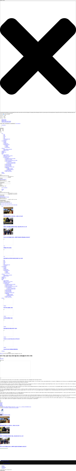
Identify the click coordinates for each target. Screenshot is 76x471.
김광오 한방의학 (6, 154)
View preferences (7, 123)
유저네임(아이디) (11, 176)
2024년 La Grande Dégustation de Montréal (11, 338)
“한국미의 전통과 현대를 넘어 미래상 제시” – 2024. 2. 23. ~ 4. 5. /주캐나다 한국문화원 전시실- (16, 406)
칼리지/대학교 (7, 147)
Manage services (4, 120)
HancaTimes (1, 358)
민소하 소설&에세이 (8, 161)
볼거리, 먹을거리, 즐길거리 (8, 149)
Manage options (4, 119)
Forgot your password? (3, 179)
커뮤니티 (3, 148)
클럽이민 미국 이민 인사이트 (8, 155)
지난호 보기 (5, 265)
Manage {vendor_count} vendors (6, 121)
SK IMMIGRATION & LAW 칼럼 (10, 158)
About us (3, 465)
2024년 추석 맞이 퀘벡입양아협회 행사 (11, 349)
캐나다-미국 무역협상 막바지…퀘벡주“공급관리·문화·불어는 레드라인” (17, 237)
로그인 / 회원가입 (4, 187)
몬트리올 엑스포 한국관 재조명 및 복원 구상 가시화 (13, 258)
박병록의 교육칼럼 (10, 168)
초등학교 (6, 145)
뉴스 (2, 133)
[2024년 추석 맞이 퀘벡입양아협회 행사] (8, 346)
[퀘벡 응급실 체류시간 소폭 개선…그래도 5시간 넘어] (8, 213)
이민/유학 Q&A (6, 143)
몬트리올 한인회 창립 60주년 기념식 (10, 328)
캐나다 (5, 136)
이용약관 (3, 466)
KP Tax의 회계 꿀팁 (8, 290)
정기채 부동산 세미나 (7, 156)
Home (1, 353)
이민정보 (5, 141)
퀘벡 (4, 135)
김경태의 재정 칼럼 (8, 289)
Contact (3, 189)
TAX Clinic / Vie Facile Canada (9, 166)
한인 (4, 134)
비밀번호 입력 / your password (12, 194)
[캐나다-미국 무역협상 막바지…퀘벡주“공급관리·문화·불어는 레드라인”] (8, 234)
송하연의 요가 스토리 (8, 159)
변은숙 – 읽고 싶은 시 (8, 171)
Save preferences (13, 123)
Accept (1, 123)
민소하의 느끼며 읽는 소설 (11, 163)
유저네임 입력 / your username (12, 193)
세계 (4, 263)
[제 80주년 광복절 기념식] (8, 315)
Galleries (5, 305)
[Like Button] (0, 378)
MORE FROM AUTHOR (6, 414)
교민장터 (3, 276)
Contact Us (3, 468)
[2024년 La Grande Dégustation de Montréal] (8, 336)
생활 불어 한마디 (6, 150)
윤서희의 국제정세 (8, 170)
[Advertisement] (6, 454)
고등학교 (6, 146)
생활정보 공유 (4, 277)
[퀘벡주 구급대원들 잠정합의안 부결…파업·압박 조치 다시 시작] (5, 433)
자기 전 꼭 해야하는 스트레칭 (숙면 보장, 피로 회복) (10, 407)
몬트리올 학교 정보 (7, 144)
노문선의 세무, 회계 (8, 291)
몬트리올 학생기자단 (7, 264)
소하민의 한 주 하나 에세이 (11, 162)
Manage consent (2, 470)
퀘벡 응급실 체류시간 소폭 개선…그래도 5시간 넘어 (13, 216)
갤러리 (3, 172)
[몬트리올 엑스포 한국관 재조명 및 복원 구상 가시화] (8, 255)
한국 (4, 137)
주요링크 (3, 173)
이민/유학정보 (4, 266)
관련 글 (1, 414)
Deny (3, 123)
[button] (38, 56)
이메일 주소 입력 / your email (12, 199)
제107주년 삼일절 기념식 (8, 307)
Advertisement (4, 467)
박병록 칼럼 (7, 167)
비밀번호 (9, 177)
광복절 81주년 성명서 (8, 247)
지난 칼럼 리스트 (6, 157)
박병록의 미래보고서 (10, 169)
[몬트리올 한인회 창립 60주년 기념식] (8, 325)
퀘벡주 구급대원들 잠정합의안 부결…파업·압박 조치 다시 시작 (15, 226)
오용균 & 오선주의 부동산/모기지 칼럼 (11, 160)
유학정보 (5, 142)
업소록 (3, 278)
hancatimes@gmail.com (6, 463)
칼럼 (2, 279)
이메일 (9, 181)
